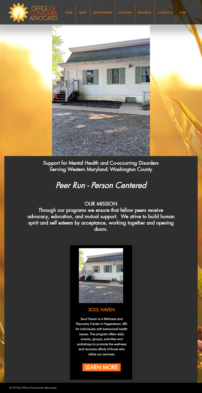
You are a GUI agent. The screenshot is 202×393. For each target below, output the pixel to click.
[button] (83, 12)
